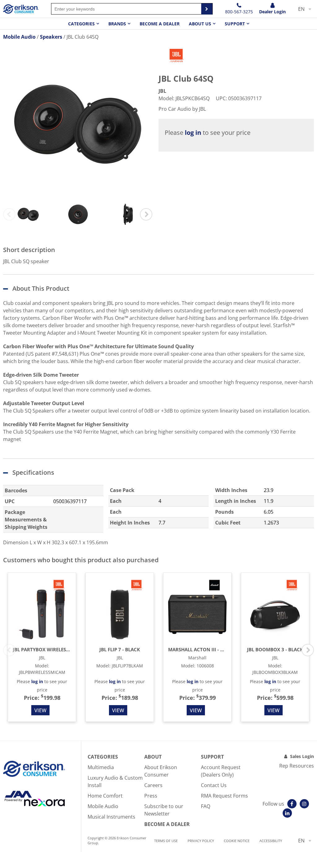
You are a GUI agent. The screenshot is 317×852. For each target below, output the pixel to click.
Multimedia (101, 767)
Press (150, 795)
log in (193, 132)
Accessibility (270, 840)
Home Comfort (105, 795)
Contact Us (214, 785)
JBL (162, 91)
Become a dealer (160, 24)
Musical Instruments (111, 816)
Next (146, 214)
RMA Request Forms (224, 795)
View (40, 710)
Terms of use (166, 840)
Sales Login (302, 756)
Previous (9, 214)
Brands (117, 24)
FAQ (205, 806)
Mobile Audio (103, 806)
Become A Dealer (167, 824)
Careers (153, 785)
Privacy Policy (201, 840)
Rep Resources (296, 765)
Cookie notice (237, 840)
